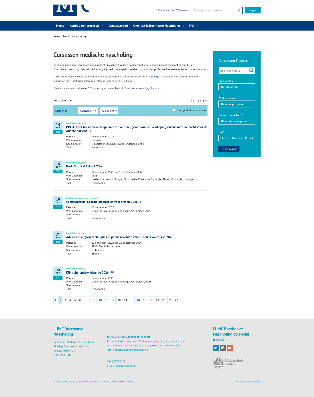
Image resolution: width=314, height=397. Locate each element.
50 (206, 100)
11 (106, 300)
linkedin (216, 348)
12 (112, 300)
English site (163, 10)
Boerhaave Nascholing (71, 10)
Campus (237, 138)
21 (170, 300)
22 (176, 300)
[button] (236, 86)
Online (225, 138)
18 (151, 300)
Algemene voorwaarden (89, 381)
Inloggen (253, 10)
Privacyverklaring (69, 381)
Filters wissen (229, 148)
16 (138, 300)
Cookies (129, 381)
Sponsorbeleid (117, 381)
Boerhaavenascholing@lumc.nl (142, 88)
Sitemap (105, 381)
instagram (223, 348)
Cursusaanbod (118, 25)
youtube (230, 348)
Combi (249, 138)
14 (125, 300)
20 (201, 100)
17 (144, 300)
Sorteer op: (61, 110)
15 (131, 300)
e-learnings (152, 76)
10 (195, 100)
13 (119, 300)
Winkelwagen (182, 10)
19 (157, 300)
